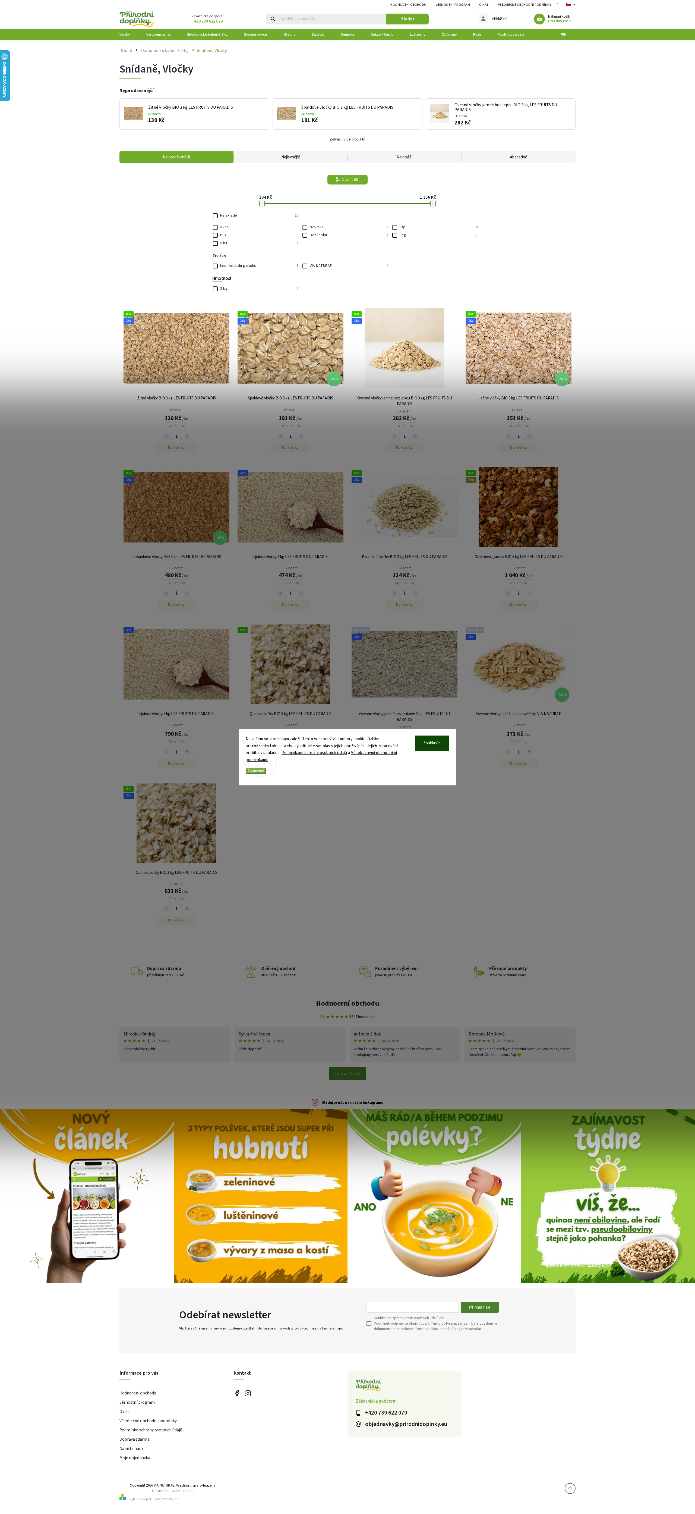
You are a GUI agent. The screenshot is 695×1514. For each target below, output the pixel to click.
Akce (259, 227)
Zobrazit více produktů (347, 139)
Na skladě (259, 215)
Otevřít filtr (351, 179)
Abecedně (518, 157)
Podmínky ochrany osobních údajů (150, 1430)
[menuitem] (128, 34)
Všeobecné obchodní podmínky (524, 4)
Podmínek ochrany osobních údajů (401, 1323)
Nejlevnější (290, 157)
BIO (259, 235)
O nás (484, 4)
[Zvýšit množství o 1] (187, 436)
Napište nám (131, 1449)
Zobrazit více (347, 1074)
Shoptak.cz (170, 1499)
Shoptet (146, 1499)
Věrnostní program (453, 4)
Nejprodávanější (176, 157)
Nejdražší (404, 157)
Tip (439, 227)
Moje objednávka (134, 1458)
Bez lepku (349, 235)
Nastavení (256, 771)
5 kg (259, 243)
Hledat (407, 19)
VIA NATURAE (349, 265)
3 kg (259, 288)
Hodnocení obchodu (408, 4)
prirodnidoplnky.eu (247, 1393)
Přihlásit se (479, 1307)
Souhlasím (432, 743)
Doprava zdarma (134, 1439)
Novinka (349, 227)
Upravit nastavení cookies (173, 1491)
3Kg (439, 235)
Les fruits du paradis (259, 265)
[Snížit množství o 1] (166, 436)
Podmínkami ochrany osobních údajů (314, 753)
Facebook (236, 1393)
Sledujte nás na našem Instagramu (352, 1102)
